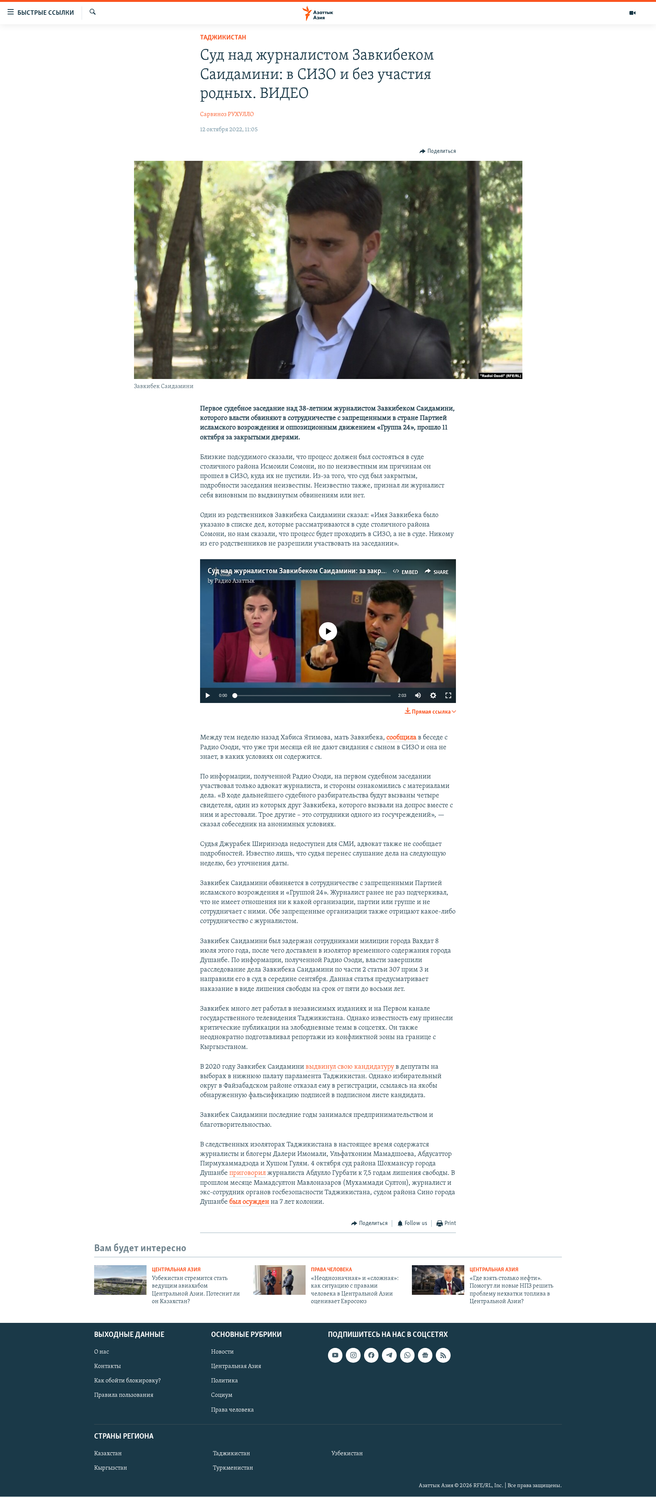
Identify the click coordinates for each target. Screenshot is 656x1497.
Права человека (331, 1270)
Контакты (107, 1367)
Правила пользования (123, 1396)
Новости (222, 1352)
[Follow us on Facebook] (371, 1355)
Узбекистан (347, 1454)
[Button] (437, 151)
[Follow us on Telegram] (389, 1355)
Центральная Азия (176, 1270)
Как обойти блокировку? (127, 1381)
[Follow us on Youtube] (335, 1355)
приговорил (247, 1173)
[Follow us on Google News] (425, 1355)
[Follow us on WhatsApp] (407, 1355)
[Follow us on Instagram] (353, 1355)
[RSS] (443, 1355)
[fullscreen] (448, 695)
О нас (101, 1352)
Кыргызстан (110, 1468)
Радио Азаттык (234, 581)
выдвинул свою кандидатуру (351, 1067)
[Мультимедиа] (632, 13)
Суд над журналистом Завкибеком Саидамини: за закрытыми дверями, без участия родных (354, 571)
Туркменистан (233, 1468)
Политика (224, 1381)
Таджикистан (223, 38)
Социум (221, 1396)
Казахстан (108, 1454)
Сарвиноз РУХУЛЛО (227, 115)
